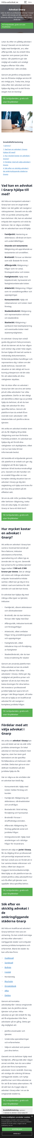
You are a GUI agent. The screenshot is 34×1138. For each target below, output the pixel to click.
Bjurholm (9, 981)
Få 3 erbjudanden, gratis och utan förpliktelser (13, 26)
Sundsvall (9, 962)
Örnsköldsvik (10, 986)
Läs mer (10, 1125)
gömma (7, 146)
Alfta (7, 990)
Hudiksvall (9, 958)
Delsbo (8, 995)
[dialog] (17, 1126)
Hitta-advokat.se (9, 2)
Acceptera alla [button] (17, 1129)
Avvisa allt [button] (17, 1133)
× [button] (32, 1116)
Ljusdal (8, 972)
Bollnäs (8, 967)
